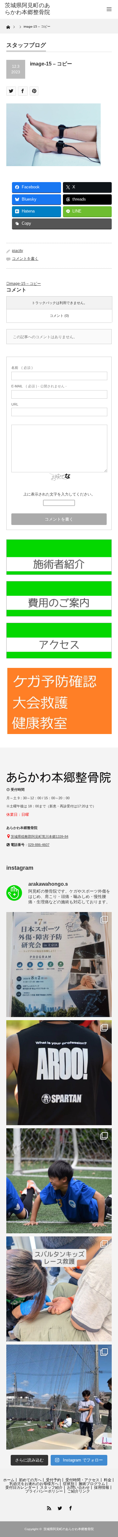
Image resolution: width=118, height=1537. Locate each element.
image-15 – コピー (25, 283)
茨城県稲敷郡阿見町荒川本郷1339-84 (39, 836)
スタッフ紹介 (51, 1487)
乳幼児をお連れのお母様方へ (34, 1484)
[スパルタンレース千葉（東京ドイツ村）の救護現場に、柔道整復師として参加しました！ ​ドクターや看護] (59, 1072)
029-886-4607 (38, 845)
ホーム (8, 1480)
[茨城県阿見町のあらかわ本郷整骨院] (28, 9)
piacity (17, 251)
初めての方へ (30, 1480)
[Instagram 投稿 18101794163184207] (59, 964)
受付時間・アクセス (82, 1480)
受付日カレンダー (20, 1487)
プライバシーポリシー (44, 1491)
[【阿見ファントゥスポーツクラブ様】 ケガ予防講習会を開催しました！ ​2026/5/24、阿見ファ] (59, 1180)
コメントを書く (25, 258)
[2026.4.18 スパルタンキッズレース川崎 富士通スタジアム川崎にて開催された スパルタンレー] (59, 1288)
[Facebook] (70, 1507)
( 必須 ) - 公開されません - (39, 386)
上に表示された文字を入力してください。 (59, 494)
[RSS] (48, 1507)
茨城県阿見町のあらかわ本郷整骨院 (68, 1529)
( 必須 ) (22, 368)
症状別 (68, 1484)
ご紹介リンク (78, 1491)
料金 (107, 1480)
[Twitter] (59, 1507)
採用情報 (101, 1487)
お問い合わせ (78, 1487)
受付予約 (53, 1480)
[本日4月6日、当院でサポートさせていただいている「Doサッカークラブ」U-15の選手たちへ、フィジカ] (59, 1397)
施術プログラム (92, 1484)
